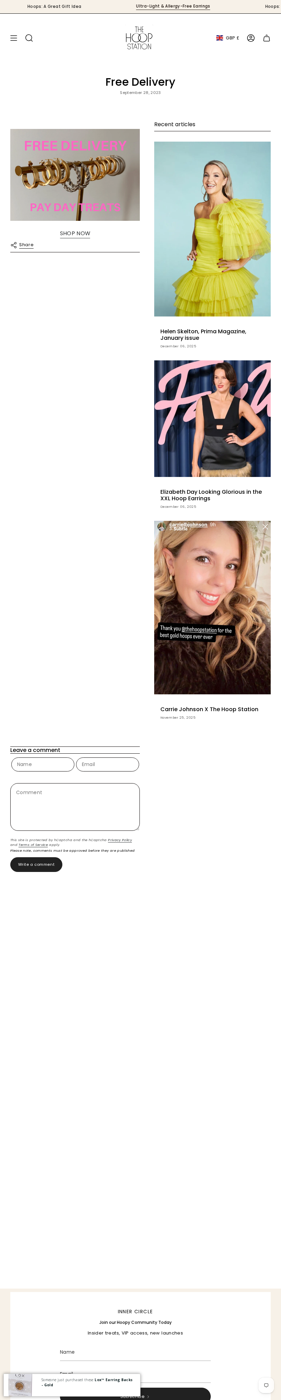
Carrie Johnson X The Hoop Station (209, 709)
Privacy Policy (120, 840)
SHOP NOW (75, 233)
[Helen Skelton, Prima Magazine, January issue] (212, 229)
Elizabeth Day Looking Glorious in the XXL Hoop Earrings (211, 495)
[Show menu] (14, 37)
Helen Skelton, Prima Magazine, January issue (203, 334)
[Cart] (266, 37)
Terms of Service (33, 844)
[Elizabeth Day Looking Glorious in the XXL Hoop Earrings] (212, 418)
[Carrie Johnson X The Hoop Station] (212, 608)
